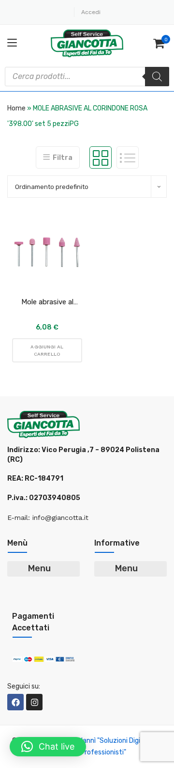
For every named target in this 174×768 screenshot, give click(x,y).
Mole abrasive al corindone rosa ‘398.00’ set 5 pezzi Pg (47, 302)
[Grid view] (100, 157)
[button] (48, 746)
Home (16, 108)
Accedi (91, 12)
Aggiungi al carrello (46, 350)
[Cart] (160, 43)
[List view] (127, 157)
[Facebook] (15, 702)
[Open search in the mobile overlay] (87, 76)
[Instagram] (34, 702)
